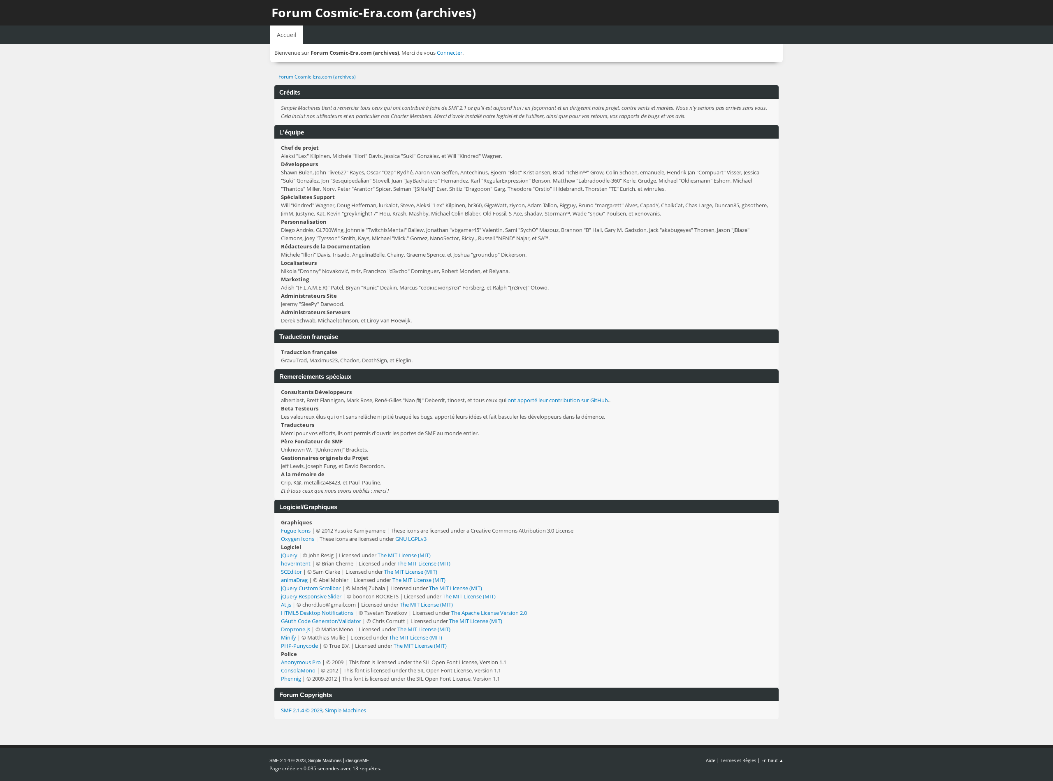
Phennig (291, 678)
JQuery (289, 555)
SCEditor (291, 571)
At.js (286, 604)
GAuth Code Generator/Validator (321, 621)
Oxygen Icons (297, 538)
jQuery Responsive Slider (311, 596)
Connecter (449, 52)
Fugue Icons (296, 530)
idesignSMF (357, 760)
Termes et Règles (738, 760)
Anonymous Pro (301, 662)
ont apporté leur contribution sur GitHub (558, 400)
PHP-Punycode (299, 645)
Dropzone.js (295, 629)
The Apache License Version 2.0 (489, 612)
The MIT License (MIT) (404, 555)
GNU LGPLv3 (411, 538)
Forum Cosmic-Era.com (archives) (373, 12)
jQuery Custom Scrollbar (311, 588)
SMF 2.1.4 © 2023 (301, 710)
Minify (288, 637)
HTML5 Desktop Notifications (317, 612)
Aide (710, 760)
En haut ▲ (772, 760)
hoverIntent (296, 563)
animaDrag (294, 580)
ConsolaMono (298, 670)
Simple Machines (345, 710)
